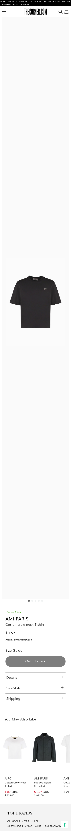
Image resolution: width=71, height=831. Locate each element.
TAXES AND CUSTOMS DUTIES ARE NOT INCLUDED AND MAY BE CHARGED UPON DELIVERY (35, 3)
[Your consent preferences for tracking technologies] (64, 824)
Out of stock (35, 661)
